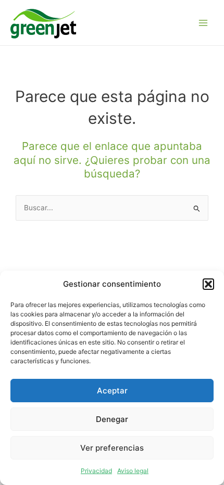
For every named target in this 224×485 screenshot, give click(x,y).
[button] (208, 284)
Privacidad (96, 471)
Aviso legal (132, 471)
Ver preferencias (112, 448)
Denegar (112, 419)
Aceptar (112, 390)
